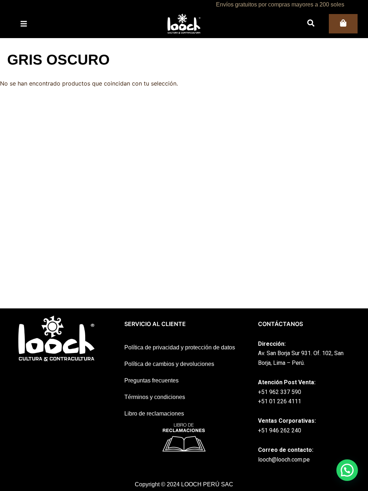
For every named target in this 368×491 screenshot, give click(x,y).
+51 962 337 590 (279, 392)
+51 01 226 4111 (279, 401)
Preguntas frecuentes (151, 380)
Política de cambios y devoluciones (169, 364)
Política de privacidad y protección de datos (179, 347)
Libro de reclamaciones (154, 413)
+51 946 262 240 (279, 430)
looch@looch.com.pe (284, 459)
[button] (347, 470)
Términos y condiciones (154, 397)
